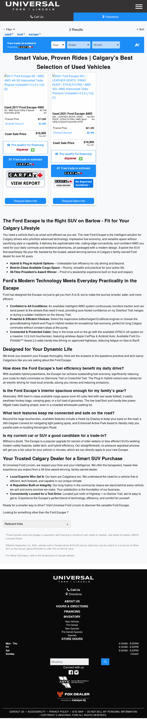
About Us (72, 601)
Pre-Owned (72, 625)
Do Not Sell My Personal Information (112, 711)
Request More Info (25, 201)
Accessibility (37, 711)
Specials (72, 635)
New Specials (72, 628)
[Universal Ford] (33, 5)
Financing (72, 611)
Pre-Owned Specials (72, 631)
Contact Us (17, 711)
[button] (25, 147)
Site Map (78, 711)
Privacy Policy (59, 711)
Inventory (72, 616)
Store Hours (72, 638)
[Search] (105, 661)
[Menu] (139, 7)
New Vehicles (72, 621)
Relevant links (14, 524)
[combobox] (58, 45)
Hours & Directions (72, 606)
